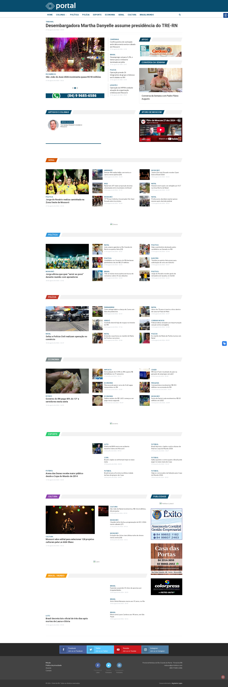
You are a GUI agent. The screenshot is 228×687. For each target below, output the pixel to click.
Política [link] (74, 15)
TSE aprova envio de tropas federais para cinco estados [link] (97, 77)
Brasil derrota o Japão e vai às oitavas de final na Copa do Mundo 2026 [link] (166, 447)
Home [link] (50, 15)
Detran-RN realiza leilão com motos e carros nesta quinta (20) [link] (117, 173)
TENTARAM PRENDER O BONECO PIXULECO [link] (71, 126)
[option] (99, 61)
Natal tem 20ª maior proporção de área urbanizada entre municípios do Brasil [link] (118, 187)
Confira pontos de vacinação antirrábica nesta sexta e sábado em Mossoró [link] (122, 44)
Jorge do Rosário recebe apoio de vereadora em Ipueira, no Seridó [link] (163, 275)
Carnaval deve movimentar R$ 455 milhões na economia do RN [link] (163, 386)
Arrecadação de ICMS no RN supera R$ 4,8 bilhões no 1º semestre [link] (118, 373)
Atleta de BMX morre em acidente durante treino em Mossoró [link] (116, 447)
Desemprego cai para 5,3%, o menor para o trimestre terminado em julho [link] (121, 59)
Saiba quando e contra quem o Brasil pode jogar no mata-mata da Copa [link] (166, 461)
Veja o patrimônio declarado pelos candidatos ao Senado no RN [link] (163, 248)
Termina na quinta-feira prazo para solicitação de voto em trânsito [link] (163, 261)
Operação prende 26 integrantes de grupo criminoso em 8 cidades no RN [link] (122, 74)
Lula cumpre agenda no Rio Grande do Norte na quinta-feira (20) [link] (118, 248)
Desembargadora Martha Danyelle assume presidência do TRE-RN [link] (112, 25)
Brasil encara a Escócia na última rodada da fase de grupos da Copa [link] (118, 474)
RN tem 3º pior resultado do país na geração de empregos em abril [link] (164, 373)
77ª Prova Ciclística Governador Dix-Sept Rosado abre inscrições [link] (119, 200)
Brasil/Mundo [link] (147, 15)
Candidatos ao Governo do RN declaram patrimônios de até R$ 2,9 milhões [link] (119, 261)
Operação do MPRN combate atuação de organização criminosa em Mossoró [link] (121, 90)
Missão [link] (48, 663)
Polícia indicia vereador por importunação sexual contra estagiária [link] (166, 324)
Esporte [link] (97, 15)
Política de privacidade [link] (54, 665)
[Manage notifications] (223, 677)
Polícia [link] (86, 15)
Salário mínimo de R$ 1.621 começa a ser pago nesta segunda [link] (119, 399)
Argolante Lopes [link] (177, 683)
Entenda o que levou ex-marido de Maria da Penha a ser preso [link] (119, 337)
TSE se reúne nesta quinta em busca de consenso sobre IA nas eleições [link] (118, 275)
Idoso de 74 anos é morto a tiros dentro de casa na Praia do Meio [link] (166, 310)
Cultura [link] (132, 15)
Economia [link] (110, 15)
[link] (60, 5)
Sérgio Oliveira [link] (67, 122)
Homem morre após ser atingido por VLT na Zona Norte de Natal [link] (166, 187)
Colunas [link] (60, 15)
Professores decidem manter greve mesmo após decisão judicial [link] (164, 200)
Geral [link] (121, 15)
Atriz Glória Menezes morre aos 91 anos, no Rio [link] (127, 601)
